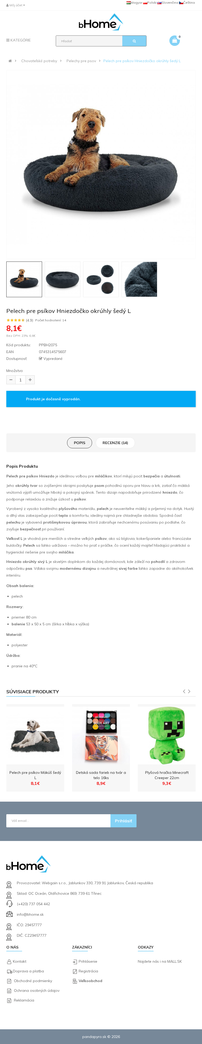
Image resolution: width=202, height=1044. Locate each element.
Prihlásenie (88, 961)
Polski (151, 2)
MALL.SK (174, 961)
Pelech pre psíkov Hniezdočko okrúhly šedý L (142, 61)
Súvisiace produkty (32, 692)
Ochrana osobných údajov (36, 990)
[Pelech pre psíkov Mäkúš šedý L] (35, 734)
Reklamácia (24, 1000)
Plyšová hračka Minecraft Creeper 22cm (167, 775)
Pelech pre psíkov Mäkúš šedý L (35, 775)
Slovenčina (169, 2)
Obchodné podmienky (33, 980)
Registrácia (88, 971)
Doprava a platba (28, 971)
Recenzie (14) (115, 442)
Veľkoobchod (90, 980)
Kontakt (19, 961)
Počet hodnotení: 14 (50, 320)
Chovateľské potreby (39, 61)
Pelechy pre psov (81, 61)
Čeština (189, 2)
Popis (79, 442)
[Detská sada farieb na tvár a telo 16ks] (101, 734)
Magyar (136, 2)
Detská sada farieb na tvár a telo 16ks (101, 775)
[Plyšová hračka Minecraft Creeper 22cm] (167, 734)
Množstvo (14, 370)
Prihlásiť (123, 820)
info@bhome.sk (30, 914)
